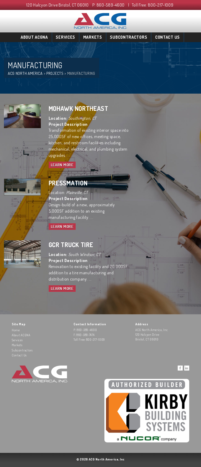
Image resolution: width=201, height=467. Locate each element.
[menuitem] (34, 37)
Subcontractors (128, 37)
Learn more (62, 164)
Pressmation (68, 183)
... (68, 155)
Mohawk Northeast (78, 108)
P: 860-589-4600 (108, 5)
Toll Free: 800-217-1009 (153, 5)
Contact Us (167, 37)
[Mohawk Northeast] (22, 115)
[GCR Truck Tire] (22, 253)
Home (16, 330)
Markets (92, 37)
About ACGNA (34, 37)
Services (65, 37)
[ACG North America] (100, 20)
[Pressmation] (22, 186)
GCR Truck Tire (71, 245)
